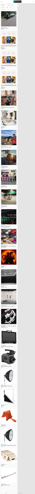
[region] (26, 248)
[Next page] (15, 492)
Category (3, 7)
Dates (7, 7)
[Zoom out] (18, 5)
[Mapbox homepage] (20, 493)
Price (11, 7)
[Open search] (33, 1)
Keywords (3, 9)
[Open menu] (1, 1)
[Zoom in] (18, 4)
